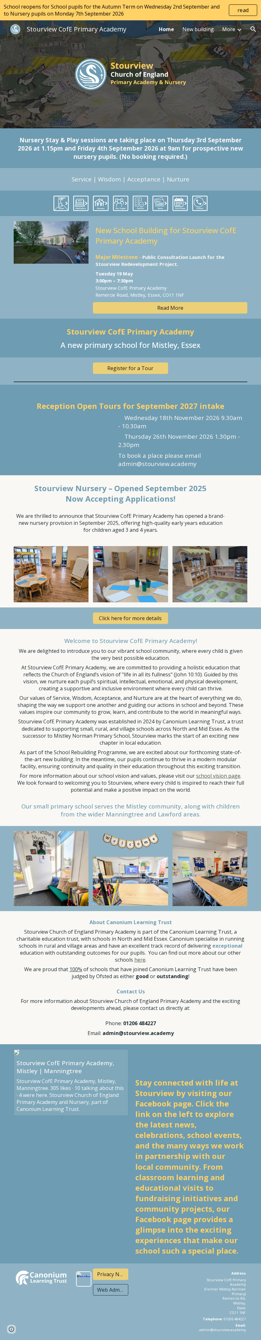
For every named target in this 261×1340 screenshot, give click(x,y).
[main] (130, 148)
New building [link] (198, 29)
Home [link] (166, 29)
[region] (130, 10)
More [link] (228, 29)
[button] (253, 29)
